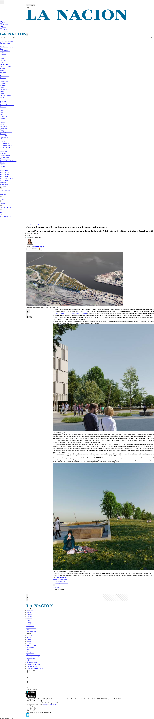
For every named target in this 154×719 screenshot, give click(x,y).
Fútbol (2, 111)
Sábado (2, 163)
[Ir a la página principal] (77, 20)
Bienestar (3, 91)
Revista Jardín (4, 180)
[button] (77, 125)
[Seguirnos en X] (27, 678)
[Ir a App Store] (31, 697)
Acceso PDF (3, 151)
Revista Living (4, 176)
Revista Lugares (5, 174)
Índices (2, 70)
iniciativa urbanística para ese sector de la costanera (71, 313)
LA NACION (30, 225)
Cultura (2, 87)
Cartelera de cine (5, 143)
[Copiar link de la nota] (27, 314)
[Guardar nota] (27, 310)
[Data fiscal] (27, 716)
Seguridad (3, 84)
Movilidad (3, 68)
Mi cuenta (5, 32)
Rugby (2, 113)
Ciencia (2, 93)
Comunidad (3, 89)
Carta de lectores (5, 159)
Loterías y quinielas (6, 132)
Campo (2, 62)
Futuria (2, 58)
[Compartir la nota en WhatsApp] (29, 312)
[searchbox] (76, 38)
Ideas (1, 165)
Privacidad (54, 705)
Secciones (5, 24)
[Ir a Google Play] (31, 693)
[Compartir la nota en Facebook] (27, 317)
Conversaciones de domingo (8, 161)
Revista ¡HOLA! (4, 172)
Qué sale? (3, 141)
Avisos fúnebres (5, 155)
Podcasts (3, 134)
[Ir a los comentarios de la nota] (29, 310)
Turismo (2, 124)
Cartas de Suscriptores (7, 105)
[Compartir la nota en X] (29, 317)
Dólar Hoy (3, 60)
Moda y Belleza (4, 136)
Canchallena (3, 116)
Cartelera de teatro (6, 145)
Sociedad (37, 225)
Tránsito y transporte (6, 47)
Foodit (4, 27)
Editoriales (3, 101)
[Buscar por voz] (151, 37)
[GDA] (31, 710)
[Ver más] (54, 585)
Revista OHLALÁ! (5, 170)
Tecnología (3, 126)
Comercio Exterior (5, 66)
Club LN (4, 29)
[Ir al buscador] (28, 7)
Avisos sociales (4, 157)
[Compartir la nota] (27, 312)
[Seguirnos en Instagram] (27, 683)
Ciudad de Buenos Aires (60, 579)
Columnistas (4, 103)
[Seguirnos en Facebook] (27, 673)
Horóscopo (3, 128)
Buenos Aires (4, 82)
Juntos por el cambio (61, 583)
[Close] (27, 595)
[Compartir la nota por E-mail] (31, 317)
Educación (3, 85)
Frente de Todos (60, 581)
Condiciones (47, 705)
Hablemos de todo (5, 95)
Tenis (1, 114)
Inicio (3, 22)
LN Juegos (3, 122)
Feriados (2, 130)
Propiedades (4, 64)
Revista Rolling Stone (6, 178)
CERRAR (2, 1)
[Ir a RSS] (27, 688)
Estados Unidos (4, 76)
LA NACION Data (5, 51)
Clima (1, 49)
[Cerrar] (27, 34)
